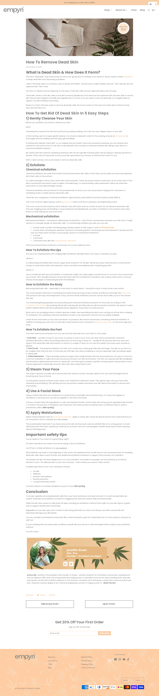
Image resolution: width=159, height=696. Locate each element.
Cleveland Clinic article (36, 305)
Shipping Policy (87, 664)
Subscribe (104, 633)
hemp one (125, 293)
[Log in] (149, 10)
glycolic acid (67, 202)
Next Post (109, 604)
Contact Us (52, 661)
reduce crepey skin (104, 322)
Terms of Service (88, 668)
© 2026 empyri (20, 688)
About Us (51, 657)
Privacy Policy (86, 661)
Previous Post (50, 604)
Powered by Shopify (33, 688)
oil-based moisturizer (62, 417)
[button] (126, 680)
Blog (142, 10)
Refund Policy (86, 657)
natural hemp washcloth (65, 240)
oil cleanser (120, 136)
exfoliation (128, 76)
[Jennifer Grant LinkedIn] (79, 553)
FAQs (134, 10)
